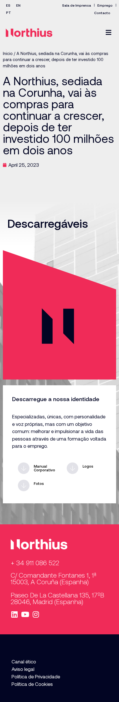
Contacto (102, 13)
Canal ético (24, 661)
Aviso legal (23, 669)
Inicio (8, 53)
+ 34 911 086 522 (35, 563)
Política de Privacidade (36, 676)
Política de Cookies (32, 684)
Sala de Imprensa (76, 5)
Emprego (105, 5)
